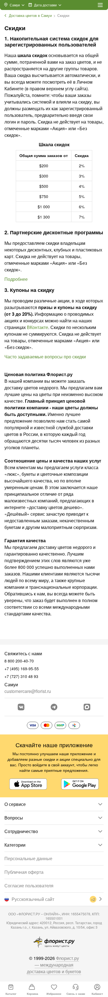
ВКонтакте (37, 327)
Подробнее (16, 279)
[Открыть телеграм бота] (54, 707)
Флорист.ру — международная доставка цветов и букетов (54, 965)
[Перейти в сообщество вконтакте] (21, 707)
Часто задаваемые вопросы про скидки (45, 356)
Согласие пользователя (28, 885)
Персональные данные (28, 858)
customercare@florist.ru (27, 691)
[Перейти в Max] (86, 707)
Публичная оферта (23, 872)
